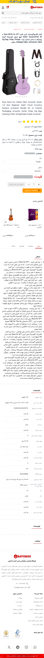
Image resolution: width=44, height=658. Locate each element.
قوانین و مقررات (17, 609)
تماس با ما (19, 602)
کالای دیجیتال (39, 598)
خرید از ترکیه (13, 23)
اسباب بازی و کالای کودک (35, 621)
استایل (40, 167)
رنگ (40, 158)
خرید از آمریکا (25, 23)
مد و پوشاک (39, 606)
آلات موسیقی (17, 29)
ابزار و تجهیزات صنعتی (36, 609)
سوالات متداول (17, 613)
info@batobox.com (20, 587)
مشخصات (30, 246)
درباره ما (19, 606)
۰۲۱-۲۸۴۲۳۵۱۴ (20, 583)
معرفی (38, 246)
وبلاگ (20, 598)
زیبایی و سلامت (38, 613)
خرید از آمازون (37, 23)
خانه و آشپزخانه (38, 602)
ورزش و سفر (39, 617)
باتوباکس (40, 29)
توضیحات (21, 246)
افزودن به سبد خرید (16, 184)
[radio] (24, 122)
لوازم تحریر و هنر (29, 29)
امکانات (13, 246)
